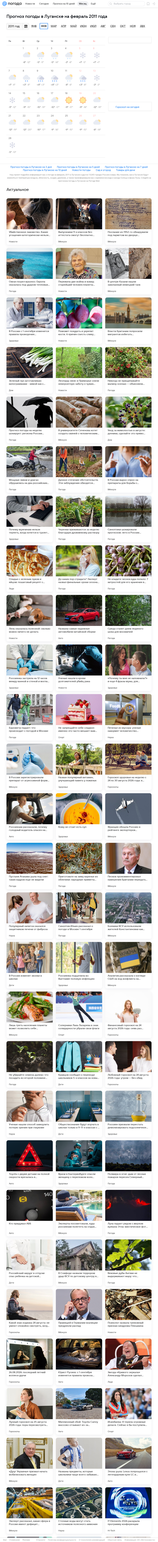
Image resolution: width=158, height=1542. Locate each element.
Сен (113, 26)
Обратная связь (115, 1540)
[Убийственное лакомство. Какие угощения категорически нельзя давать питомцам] (29, 221)
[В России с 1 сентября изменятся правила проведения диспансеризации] (29, 320)
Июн (83, 26)
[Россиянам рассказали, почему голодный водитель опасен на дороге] (29, 816)
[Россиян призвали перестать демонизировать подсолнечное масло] (128, 1114)
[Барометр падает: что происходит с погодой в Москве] (29, 717)
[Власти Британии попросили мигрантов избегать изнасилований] (128, 320)
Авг (103, 26)
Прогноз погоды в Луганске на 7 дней (126, 166)
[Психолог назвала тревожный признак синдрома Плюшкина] (128, 1312)
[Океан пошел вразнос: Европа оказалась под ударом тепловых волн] (29, 271)
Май (73, 26)
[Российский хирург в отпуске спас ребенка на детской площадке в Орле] (29, 1262)
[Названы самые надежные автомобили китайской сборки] (79, 618)
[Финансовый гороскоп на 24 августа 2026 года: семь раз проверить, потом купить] (128, 1015)
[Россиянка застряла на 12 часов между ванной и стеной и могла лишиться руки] (29, 668)
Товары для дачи (125, 170)
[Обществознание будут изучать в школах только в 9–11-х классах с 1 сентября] (79, 1114)
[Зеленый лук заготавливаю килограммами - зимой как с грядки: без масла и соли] (29, 370)
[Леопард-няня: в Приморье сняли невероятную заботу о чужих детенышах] (79, 370)
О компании (14, 1540)
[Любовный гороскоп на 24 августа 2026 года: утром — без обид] (128, 1064)
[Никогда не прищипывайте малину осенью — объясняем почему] (128, 370)
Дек (142, 26)
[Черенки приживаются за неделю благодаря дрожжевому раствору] (79, 519)
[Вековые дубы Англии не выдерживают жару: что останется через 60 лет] (128, 1262)
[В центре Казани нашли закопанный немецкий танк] (128, 271)
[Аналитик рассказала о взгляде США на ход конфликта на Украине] (128, 965)
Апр (63, 26)
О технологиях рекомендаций (92, 1540)
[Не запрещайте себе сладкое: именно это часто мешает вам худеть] (79, 717)
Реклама (26, 1540)
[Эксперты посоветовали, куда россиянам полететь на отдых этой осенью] (79, 1213)
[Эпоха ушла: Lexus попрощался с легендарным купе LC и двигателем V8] (128, 1461)
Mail (5, 1540)
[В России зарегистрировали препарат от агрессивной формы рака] (29, 767)
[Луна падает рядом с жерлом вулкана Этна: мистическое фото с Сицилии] (128, 1213)
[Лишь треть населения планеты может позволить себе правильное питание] (29, 1015)
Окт (123, 26)
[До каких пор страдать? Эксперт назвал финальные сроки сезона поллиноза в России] (79, 568)
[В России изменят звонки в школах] (29, 965)
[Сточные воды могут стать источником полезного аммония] (79, 1510)
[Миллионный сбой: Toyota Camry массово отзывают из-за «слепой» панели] (79, 1411)
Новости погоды (81, 170)
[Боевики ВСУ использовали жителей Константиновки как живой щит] (128, 915)
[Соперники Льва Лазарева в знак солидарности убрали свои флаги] (79, 1015)
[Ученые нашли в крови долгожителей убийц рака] (79, 668)
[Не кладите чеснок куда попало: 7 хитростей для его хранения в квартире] (128, 568)
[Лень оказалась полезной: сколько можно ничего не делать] (29, 618)
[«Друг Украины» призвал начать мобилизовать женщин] (29, 1461)
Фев (44, 26)
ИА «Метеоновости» (146, 1540)
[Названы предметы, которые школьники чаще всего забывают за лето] (79, 1461)
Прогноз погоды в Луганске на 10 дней (45, 170)
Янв (34, 26)
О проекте (40, 1540)
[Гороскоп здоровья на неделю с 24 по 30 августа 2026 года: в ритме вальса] (128, 767)
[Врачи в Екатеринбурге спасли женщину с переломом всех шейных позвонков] (79, 1163)
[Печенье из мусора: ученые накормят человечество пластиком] (128, 717)
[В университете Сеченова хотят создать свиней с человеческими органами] (79, 420)
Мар (54, 26)
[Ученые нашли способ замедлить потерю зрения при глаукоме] (29, 1114)
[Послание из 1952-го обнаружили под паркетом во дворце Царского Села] (128, 221)
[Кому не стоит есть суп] (79, 816)
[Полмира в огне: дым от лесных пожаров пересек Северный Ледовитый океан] (128, 1163)
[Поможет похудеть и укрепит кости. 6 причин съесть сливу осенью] (79, 320)
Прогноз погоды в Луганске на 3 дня (31, 166)
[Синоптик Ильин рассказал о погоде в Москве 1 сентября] (79, 915)
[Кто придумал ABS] (29, 1213)
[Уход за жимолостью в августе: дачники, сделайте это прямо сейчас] (128, 420)
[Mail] (4, 3)
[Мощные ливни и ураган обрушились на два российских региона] (29, 469)
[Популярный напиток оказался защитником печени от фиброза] (29, 915)
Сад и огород (103, 170)
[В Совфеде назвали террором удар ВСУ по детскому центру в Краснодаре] (79, 1262)
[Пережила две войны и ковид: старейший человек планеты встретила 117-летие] (79, 271)
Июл (93, 26)
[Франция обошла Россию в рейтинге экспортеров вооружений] (128, 816)
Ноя (133, 26)
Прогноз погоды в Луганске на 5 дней (78, 166)
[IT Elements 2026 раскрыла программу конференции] (128, 1510)
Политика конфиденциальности (62, 1540)
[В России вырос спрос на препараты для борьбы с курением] (128, 469)
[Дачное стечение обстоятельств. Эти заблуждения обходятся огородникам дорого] (79, 469)
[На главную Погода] (14, 3)
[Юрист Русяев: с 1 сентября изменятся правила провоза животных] (79, 1362)
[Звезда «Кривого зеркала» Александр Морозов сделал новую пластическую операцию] (128, 1362)
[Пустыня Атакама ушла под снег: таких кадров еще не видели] (29, 866)
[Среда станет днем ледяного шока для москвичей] (128, 618)
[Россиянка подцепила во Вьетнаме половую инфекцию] (79, 965)
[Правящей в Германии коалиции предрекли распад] (79, 1312)
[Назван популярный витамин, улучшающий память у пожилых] (79, 767)
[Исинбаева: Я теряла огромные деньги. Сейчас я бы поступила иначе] (128, 1411)
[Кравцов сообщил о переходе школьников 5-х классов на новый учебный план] (79, 1064)
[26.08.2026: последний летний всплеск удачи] (29, 1362)
